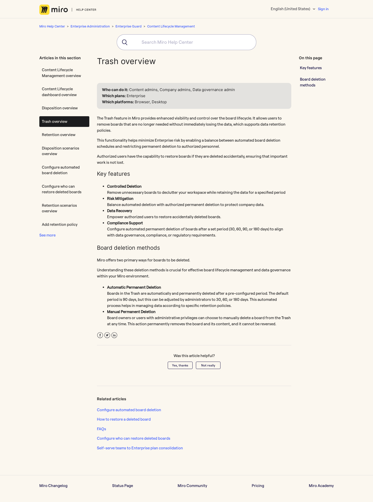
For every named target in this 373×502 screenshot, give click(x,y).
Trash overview (54, 121)
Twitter (107, 335)
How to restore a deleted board (124, 419)
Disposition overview (60, 108)
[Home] (67, 10)
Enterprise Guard (128, 26)
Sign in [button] (323, 9)
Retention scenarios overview (59, 208)
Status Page (122, 485)
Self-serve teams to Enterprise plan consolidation (140, 448)
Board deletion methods (313, 82)
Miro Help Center (52, 26)
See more (47, 235)
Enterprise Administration (90, 26)
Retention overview (58, 134)
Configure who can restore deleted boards (61, 189)
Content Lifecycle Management (171, 26)
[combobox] (186, 42)
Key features (311, 67)
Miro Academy (321, 485)
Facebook (100, 335)
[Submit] (123, 42)
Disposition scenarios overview (60, 151)
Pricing (258, 485)
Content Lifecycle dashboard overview (59, 91)
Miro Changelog (53, 485)
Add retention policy (59, 224)
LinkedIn (114, 335)
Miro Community (192, 485)
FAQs (101, 428)
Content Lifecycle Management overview (61, 72)
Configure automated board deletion (61, 170)
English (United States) (291, 8)
